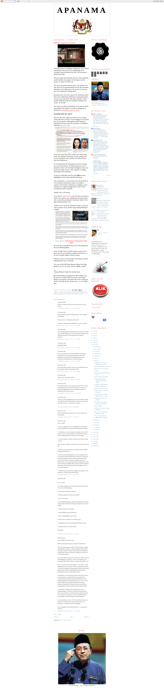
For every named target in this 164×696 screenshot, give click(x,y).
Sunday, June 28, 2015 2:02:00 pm (68, 474)
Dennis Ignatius (97, 128)
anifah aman (68, 291)
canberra (81, 291)
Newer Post (56, 617)
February (96, 427)
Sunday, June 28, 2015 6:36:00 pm (68, 534)
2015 (94, 345)
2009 (94, 443)
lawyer (61, 292)
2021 (94, 333)
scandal (68, 294)
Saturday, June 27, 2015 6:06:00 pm (69, 308)
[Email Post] (72, 289)
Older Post (86, 617)
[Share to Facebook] (79, 290)
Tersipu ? (98, 198)
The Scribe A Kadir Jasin (99, 154)
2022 (94, 331)
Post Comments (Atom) (65, 620)
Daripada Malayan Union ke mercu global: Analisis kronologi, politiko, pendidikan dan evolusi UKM (100, 143)
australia (74, 291)
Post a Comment (57, 614)
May (95, 420)
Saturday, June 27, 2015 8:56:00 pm (69, 371)
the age (81, 294)
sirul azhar (74, 294)
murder (82, 292)
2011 (94, 439)
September (97, 353)
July (95, 358)
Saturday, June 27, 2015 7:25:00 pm (69, 361)
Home (71, 617)
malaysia (66, 292)
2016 (94, 342)
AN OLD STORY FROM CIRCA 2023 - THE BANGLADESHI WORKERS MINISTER (100, 117)
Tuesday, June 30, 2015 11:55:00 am (69, 611)
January (96, 429)
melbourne (76, 292)
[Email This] (75, 290)
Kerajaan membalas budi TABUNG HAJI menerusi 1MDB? (100, 380)
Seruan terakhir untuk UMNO (101, 376)
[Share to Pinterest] (81, 290)
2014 (94, 432)
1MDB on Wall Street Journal (101, 388)
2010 (94, 441)
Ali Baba (96, 370)
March (96, 424)
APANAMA (82, 10)
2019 (94, 335)
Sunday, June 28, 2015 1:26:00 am (68, 407)
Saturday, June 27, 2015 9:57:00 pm (69, 379)
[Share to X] (78, 290)
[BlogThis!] (76, 290)
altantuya (61, 291)
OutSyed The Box (97, 114)
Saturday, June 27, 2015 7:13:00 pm (69, 339)
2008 (94, 446)
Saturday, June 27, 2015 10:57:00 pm (69, 393)
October (96, 351)
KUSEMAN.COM (97, 140)
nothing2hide (61, 294)
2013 (94, 434)
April (95, 422)
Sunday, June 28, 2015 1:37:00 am (68, 417)
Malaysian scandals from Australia (102, 366)
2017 (94, 340)
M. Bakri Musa (96, 161)
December (96, 346)
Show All (108, 175)
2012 (94, 436)
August (96, 356)
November (97, 349)
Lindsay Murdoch (60, 241)
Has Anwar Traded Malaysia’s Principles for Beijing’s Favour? (99, 130)
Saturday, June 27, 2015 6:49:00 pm (69, 325)
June (95, 360)
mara (70, 292)
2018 (94, 338)
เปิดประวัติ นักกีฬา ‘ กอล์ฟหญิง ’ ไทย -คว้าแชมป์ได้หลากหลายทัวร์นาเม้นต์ (100, 164)
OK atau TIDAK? (98, 406)
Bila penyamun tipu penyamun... (101, 368)
